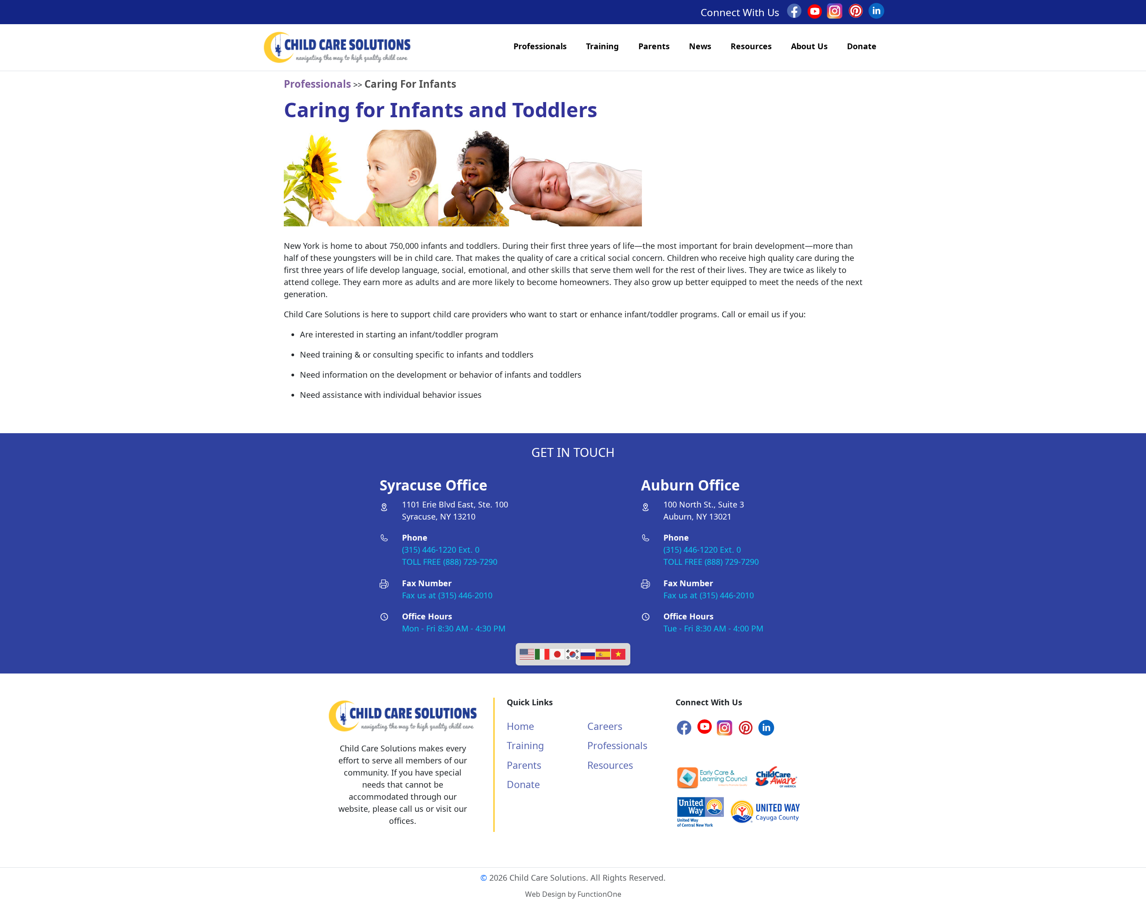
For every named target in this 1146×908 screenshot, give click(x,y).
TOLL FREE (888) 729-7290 (449, 561)
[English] (527, 653)
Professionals (540, 46)
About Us (809, 46)
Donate (862, 46)
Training (602, 46)
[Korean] (573, 653)
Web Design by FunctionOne (573, 894)
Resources (751, 46)
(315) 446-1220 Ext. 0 (440, 549)
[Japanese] (557, 653)
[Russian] (588, 653)
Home (520, 726)
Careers (604, 726)
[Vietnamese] (618, 653)
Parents (654, 46)
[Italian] (542, 653)
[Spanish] (603, 653)
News (700, 46)
